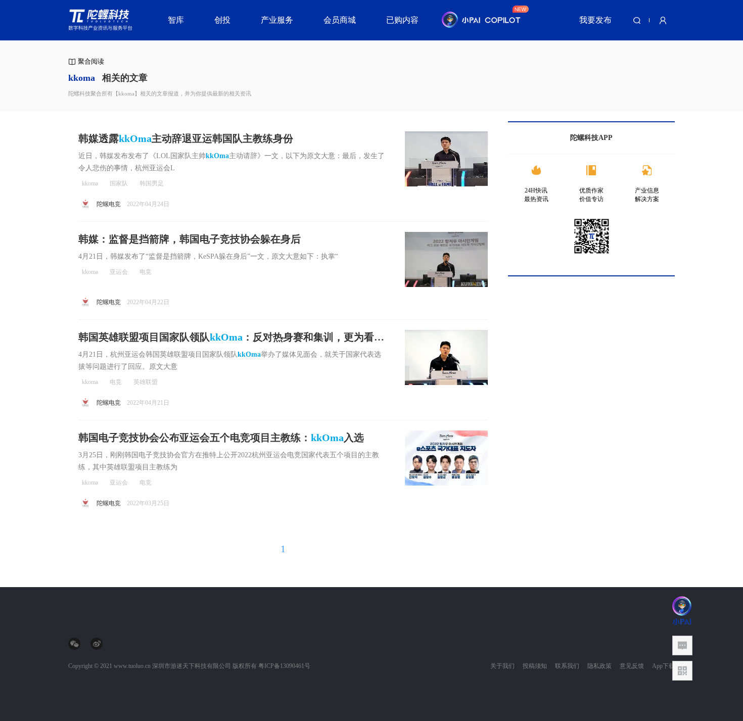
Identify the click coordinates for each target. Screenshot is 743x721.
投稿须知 (535, 665)
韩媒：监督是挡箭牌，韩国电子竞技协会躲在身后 (189, 239)
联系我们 (567, 665)
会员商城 (339, 20)
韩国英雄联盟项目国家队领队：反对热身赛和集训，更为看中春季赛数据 (231, 337)
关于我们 (502, 665)
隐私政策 (599, 665)
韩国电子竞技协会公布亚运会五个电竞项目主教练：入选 (221, 437)
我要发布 (595, 20)
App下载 (663, 665)
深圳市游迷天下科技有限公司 (191, 665)
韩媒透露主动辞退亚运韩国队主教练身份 (185, 138)
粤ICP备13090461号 (284, 665)
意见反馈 (632, 665)
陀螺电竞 (109, 204)
